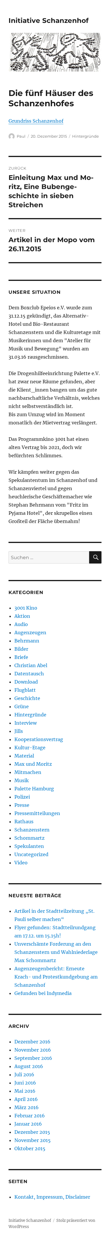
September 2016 (33, 1058)
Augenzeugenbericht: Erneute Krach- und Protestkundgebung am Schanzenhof (56, 977)
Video (21, 863)
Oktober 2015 (29, 1148)
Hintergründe (85, 136)
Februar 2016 (29, 1116)
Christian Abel (30, 665)
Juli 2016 (24, 1074)
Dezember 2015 (32, 1132)
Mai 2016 (24, 1091)
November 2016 (32, 1050)
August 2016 (28, 1066)
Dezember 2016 (32, 1042)
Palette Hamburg (34, 789)
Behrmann (26, 641)
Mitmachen (27, 772)
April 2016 (26, 1099)
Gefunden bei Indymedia (43, 993)
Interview (25, 723)
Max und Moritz (33, 764)
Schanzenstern (32, 830)
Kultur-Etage (29, 747)
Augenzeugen (30, 632)
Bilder (21, 649)
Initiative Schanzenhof (49, 20)
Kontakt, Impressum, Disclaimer (52, 1197)
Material (24, 756)
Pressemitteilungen (37, 813)
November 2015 (32, 1140)
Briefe (21, 657)
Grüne (21, 706)
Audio (21, 624)
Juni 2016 (25, 1083)
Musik (21, 780)
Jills (18, 731)
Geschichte (27, 698)
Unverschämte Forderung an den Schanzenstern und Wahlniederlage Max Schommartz (56, 952)
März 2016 (26, 1107)
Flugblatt (25, 690)
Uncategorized (31, 854)
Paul (21, 136)
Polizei (22, 797)
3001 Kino (25, 608)
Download (26, 682)
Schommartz (29, 838)
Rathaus (23, 821)
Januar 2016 (28, 1124)
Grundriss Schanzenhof (36, 121)
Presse (21, 805)
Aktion (22, 616)
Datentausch (29, 674)
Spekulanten (29, 846)
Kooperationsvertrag (38, 739)
